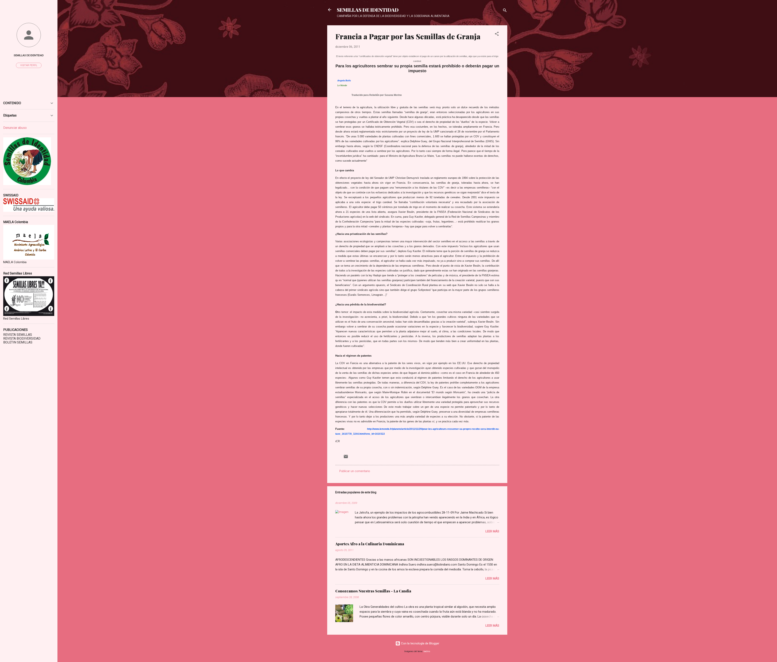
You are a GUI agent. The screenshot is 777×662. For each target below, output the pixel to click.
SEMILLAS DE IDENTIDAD (368, 9)
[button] (496, 34)
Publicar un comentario (354, 471)
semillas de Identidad (29, 55)
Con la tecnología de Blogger (419, 643)
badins (427, 651)
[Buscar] (504, 11)
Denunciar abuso (15, 128)
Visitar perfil (28, 65)
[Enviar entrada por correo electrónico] (345, 458)
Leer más (492, 531)
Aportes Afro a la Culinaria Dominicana (369, 543)
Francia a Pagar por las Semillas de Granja (407, 36)
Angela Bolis (344, 80)
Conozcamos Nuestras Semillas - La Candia (373, 591)
